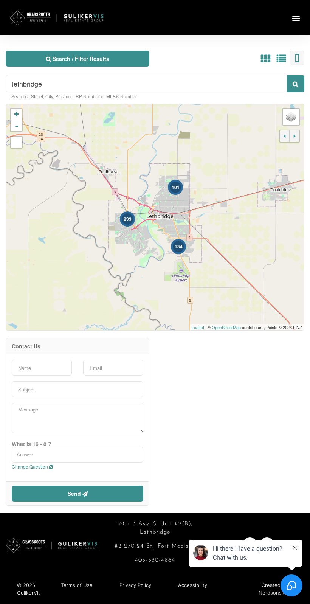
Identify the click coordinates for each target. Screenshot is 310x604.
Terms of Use (77, 585)
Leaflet (198, 327)
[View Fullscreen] (16, 142)
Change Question (30, 466)
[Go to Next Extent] (294, 136)
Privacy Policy (135, 585)
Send (75, 493)
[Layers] (291, 117)
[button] (296, 17)
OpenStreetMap (226, 327)
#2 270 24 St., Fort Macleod (155, 546)
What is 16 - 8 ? (31, 444)
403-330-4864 (155, 560)
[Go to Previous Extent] (285, 136)
